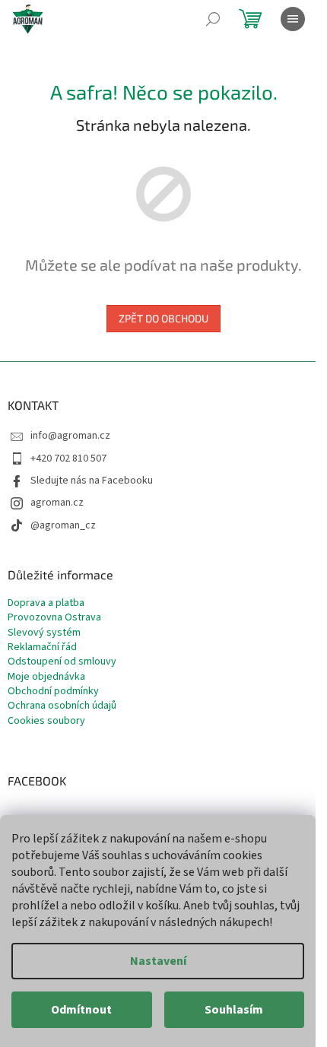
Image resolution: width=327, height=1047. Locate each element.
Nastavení (158, 961)
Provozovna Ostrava (54, 618)
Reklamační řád (42, 647)
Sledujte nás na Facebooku (91, 480)
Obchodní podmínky (53, 691)
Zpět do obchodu (163, 318)
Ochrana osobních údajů (62, 706)
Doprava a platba (46, 603)
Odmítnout (81, 1009)
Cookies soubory (46, 721)
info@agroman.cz (70, 435)
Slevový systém (44, 633)
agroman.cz (57, 502)
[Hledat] (213, 19)
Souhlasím (234, 1009)
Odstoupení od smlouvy (62, 662)
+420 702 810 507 (68, 458)
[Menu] (293, 19)
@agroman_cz (63, 525)
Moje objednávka (46, 677)
